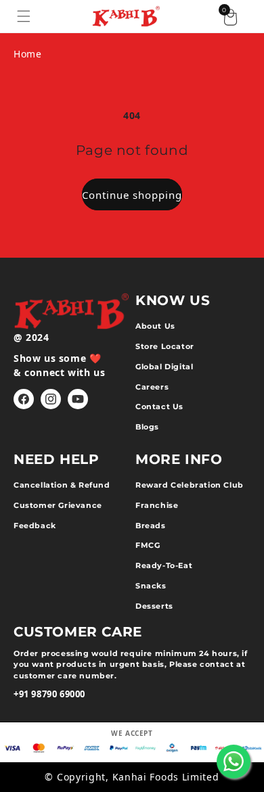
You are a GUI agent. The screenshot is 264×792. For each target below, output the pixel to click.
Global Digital (164, 366)
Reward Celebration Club (189, 485)
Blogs (147, 427)
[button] (23, 16)
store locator (164, 346)
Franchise (156, 505)
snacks (151, 585)
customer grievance (58, 505)
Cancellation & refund (62, 485)
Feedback (35, 525)
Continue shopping (132, 195)
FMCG (147, 545)
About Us (155, 326)
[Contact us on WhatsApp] (233, 761)
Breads (150, 525)
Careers (152, 387)
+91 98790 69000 (49, 694)
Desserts (154, 606)
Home (27, 53)
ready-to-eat (163, 565)
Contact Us (159, 406)
